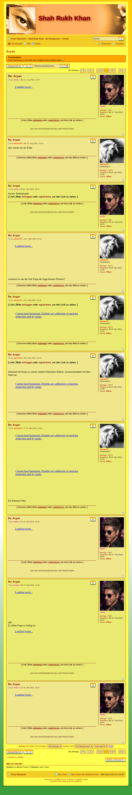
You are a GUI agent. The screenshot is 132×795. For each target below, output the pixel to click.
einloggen (37, 120)
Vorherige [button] (88, 70)
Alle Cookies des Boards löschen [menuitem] (85, 774)
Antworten (13, 66)
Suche (121, 39)
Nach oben (123, 134)
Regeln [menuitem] (38, 44)
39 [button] (120, 70)
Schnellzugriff (16, 44)
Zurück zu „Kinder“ (16, 757)
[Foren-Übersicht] (22, 19)
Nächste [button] (124, 70)
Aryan (10, 51)
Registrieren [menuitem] (106, 44)
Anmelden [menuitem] (120, 44)
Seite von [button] (83, 70)
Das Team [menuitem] (62, 774)
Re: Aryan (14, 76)
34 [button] (110, 70)
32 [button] (102, 70)
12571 (110, 170)
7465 (110, 110)
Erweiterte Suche (67, 66)
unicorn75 (104, 164)
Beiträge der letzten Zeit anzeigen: (33, 746)
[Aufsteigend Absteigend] (101, 746)
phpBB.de (78, 781)
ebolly (102, 106)
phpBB (57, 779)
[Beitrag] (9, 80)
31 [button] (98, 70)
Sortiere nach (69, 746)
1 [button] (92, 70)
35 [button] (114, 70)
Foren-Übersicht (18, 774)
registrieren (53, 120)
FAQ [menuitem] (28, 44)
